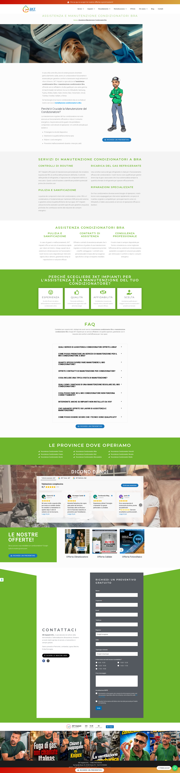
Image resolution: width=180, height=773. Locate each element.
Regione (99, 630)
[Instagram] (48, 660)
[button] (90, 347)
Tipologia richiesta (102, 649)
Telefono (99, 620)
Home (75, 20)
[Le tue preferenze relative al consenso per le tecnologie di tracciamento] (2, 580)
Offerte (132, 9)
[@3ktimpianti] (68, 727)
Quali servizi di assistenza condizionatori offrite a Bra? (87, 347)
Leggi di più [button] (45, 514)
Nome (98, 590)
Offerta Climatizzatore (77, 557)
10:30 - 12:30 (124, 662)
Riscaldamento (103, 9)
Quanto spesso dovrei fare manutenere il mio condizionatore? (81, 363)
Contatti (160, 9)
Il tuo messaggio (101, 673)
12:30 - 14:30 (102, 665)
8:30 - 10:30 (101, 662)
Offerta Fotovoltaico (132, 557)
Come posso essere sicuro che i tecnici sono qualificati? (87, 417)
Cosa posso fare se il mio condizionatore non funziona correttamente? (86, 394)
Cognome (99, 600)
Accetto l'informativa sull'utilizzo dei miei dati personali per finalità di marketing (117, 702)
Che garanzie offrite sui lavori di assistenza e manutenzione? (82, 409)
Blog (152, 9)
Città (98, 640)
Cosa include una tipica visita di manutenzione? (82, 378)
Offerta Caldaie (104, 557)
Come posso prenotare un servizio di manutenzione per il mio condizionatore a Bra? (87, 355)
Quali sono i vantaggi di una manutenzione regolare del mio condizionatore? (89, 385)
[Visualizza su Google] (43, 496)
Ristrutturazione (119, 9)
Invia (98, 708)
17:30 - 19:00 (102, 669)
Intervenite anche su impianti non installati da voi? (85, 402)
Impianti (90, 9)
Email (98, 610)
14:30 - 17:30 (124, 665)
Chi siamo (142, 9)
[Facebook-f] (43, 660)
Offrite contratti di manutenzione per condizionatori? (86, 371)
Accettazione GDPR (102, 690)
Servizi (80, 9)
